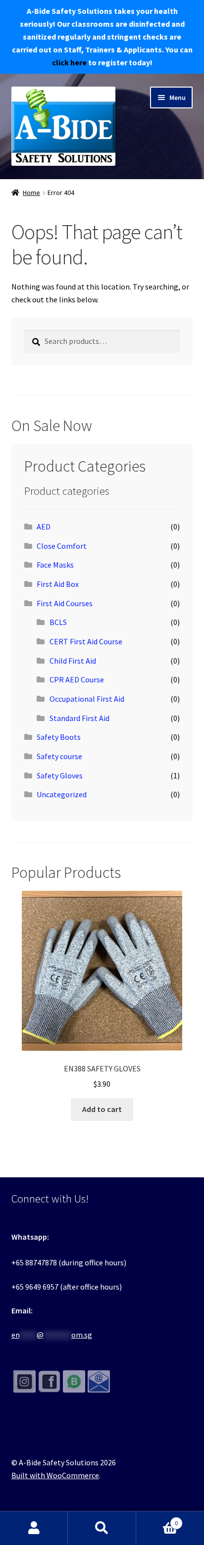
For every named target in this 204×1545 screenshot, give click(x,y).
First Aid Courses (65, 603)
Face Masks (55, 565)
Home (31, 192)
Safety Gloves (60, 775)
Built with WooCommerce (55, 1475)
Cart (157, 1519)
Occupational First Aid (87, 699)
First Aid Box (58, 584)
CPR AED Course (77, 679)
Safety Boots (59, 737)
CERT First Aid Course (86, 641)
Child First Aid (73, 661)
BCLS (58, 622)
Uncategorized (62, 794)
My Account (34, 1528)
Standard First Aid (79, 718)
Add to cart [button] (102, 1109)
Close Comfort (62, 546)
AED (44, 526)
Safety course (59, 756)
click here (69, 62)
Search (102, 1528)
